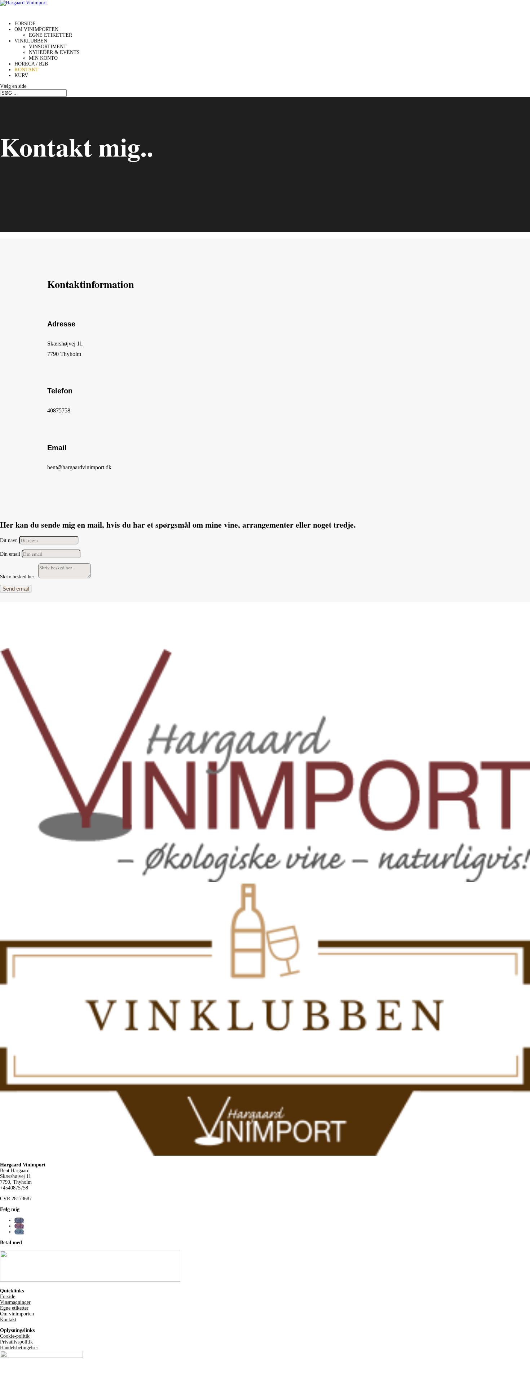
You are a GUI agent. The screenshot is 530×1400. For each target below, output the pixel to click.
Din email (10, 554)
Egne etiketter (50, 35)
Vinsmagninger (15, 1302)
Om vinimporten (17, 1314)
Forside (7, 1296)
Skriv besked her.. (18, 576)
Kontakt (8, 1319)
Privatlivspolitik (16, 1342)
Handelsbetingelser (19, 1347)
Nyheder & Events (54, 52)
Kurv (21, 75)
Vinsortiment (48, 46)
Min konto (43, 58)
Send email (16, 589)
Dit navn (9, 540)
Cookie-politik (15, 1336)
